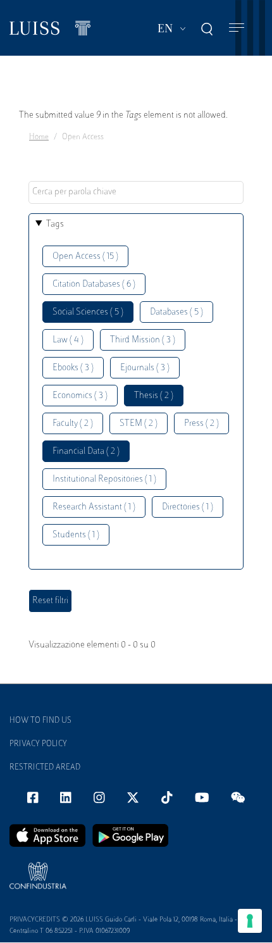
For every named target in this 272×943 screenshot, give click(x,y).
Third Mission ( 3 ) (142, 340)
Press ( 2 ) (201, 423)
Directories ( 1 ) (187, 507)
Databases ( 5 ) (176, 312)
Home (39, 137)
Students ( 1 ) (76, 535)
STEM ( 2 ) (139, 423)
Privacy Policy (38, 744)
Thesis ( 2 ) (153, 396)
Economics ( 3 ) (80, 396)
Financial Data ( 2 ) (86, 451)
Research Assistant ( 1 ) (94, 507)
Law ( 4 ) (68, 340)
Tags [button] (55, 224)
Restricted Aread (44, 767)
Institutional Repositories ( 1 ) (104, 479)
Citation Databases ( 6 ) (94, 284)
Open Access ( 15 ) (85, 256)
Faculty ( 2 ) (73, 423)
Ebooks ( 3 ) (73, 368)
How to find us (40, 721)
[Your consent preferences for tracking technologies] (250, 921)
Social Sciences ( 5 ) (88, 312)
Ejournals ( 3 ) (145, 368)
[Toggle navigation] (236, 28)
